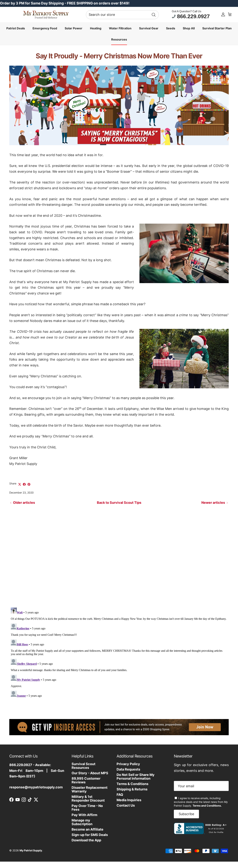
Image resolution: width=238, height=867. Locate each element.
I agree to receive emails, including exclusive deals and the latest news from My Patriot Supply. (201, 802)
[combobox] (122, 14)
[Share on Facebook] (24, 484)
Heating (95, 28)
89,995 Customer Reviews (86, 780)
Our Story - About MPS (90, 773)
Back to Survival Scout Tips (119, 503)
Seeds (170, 28)
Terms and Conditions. (207, 805)
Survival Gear (148, 28)
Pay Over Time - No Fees (87, 807)
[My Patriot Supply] (46, 15)
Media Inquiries (129, 800)
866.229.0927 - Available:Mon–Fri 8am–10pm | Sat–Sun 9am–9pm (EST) (36, 770)
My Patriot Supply (31, 850)
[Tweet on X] (19, 484)
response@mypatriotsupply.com (36, 787)
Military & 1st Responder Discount (88, 798)
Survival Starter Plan (217, 28)
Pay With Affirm (84, 815)
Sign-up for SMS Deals (90, 835)
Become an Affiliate (87, 829)
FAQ (120, 795)
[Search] (153, 14)
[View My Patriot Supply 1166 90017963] (201, 833)
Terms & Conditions (132, 784)
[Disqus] (119, 555)
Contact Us (126, 805)
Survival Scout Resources (83, 766)
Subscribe (186, 814)
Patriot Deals (15, 28)
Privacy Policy (128, 764)
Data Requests (128, 769)
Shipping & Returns (132, 789)
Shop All (189, 28)
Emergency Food (45, 28)
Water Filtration (120, 28)
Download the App (86, 840)
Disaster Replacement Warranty (89, 789)
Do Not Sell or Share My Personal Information (136, 776)
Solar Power (73, 28)
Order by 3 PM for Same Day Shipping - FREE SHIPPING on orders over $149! (64, 3)
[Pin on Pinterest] (29, 484)
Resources (119, 39)
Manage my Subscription (82, 822)
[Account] (223, 14)
